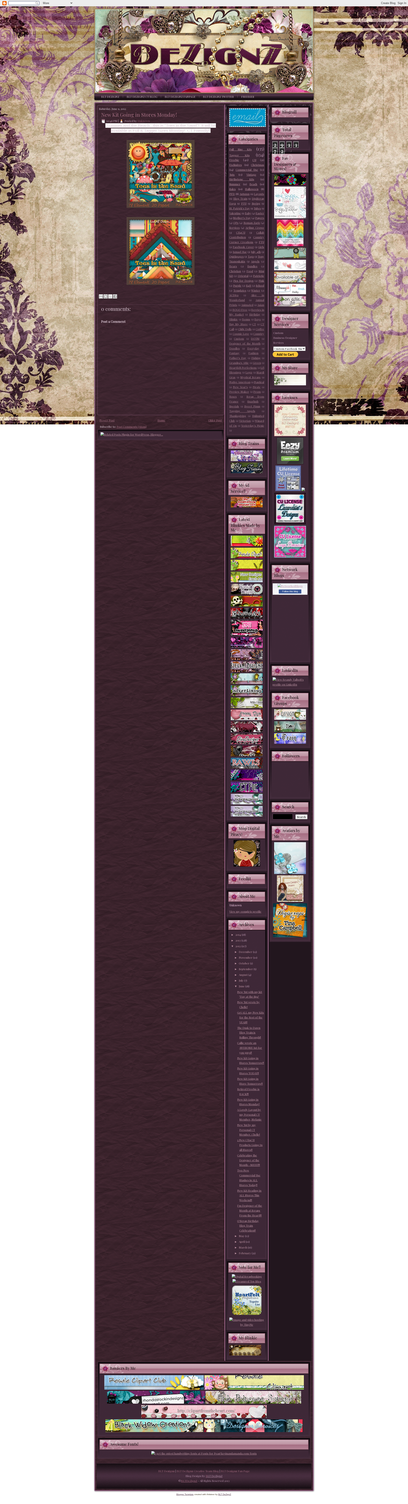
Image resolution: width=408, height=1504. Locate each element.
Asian (260, 305)
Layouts (259, 194)
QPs (235, 222)
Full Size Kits (240, 149)
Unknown (143, 121)
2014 (238, 934)
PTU (243, 203)
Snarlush (252, 401)
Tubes (257, 208)
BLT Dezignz (166, 1471)
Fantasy (234, 353)
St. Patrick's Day (239, 208)
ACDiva (233, 295)
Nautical (259, 382)
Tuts (232, 174)
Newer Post (107, 420)
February (245, 1253)
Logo (248, 372)
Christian (235, 271)
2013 (238, 940)
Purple (237, 285)
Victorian (245, 420)
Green (257, 363)
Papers (259, 218)
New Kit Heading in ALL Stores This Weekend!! (249, 1195)
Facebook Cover (243, 247)
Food (249, 271)
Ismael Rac (239, 252)
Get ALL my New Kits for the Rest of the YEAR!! (250, 1017)
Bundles (252, 266)
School (260, 285)
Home (161, 420)
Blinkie (233, 319)
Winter (255, 290)
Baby (248, 213)
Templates (239, 290)
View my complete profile (245, 911)
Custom (239, 338)
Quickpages (236, 256)
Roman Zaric (252, 222)
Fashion (253, 353)
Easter (260, 213)
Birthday (254, 314)
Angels (255, 261)
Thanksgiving (237, 416)
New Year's (240, 387)
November (246, 957)
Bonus (246, 319)
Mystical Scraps (250, 377)
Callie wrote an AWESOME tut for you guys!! (249, 1047)
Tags (251, 256)
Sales (232, 189)
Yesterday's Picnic (252, 425)
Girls (261, 247)
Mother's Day (242, 218)
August (243, 974)
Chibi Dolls (244, 329)
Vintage (251, 174)
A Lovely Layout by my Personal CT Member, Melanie (249, 1114)
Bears (233, 266)
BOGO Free (240, 309)
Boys (257, 319)
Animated (247, 305)
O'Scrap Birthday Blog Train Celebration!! (248, 1225)
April (242, 1241)
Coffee (260, 329)
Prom (257, 391)
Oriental (243, 276)
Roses (233, 396)
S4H (248, 285)
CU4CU (240, 232)
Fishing (256, 358)
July (241, 980)
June (242, 986)
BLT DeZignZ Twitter (218, 96)
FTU (261, 242)
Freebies (247, 96)
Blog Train (240, 198)
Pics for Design (243, 280)
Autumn (244, 194)
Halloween (251, 189)
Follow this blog (290, 591)
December (246, 952)
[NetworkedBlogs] (290, 586)
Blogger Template (185, 1494)
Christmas (257, 165)
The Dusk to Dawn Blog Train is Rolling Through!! (249, 1032)
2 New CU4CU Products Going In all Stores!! (249, 1145)
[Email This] (101, 296)
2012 (238, 946)
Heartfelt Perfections (243, 367)
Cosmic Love (241, 333)
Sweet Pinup (252, 406)
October (244, 963)
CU (254, 160)
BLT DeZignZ (110, 96)
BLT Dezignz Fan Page (235, 1471)
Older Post (215, 420)
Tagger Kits (239, 155)
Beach (253, 184)
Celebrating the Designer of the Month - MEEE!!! (248, 1160)
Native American (239, 382)
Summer (234, 184)
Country (258, 333)
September (246, 969)
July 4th (256, 252)
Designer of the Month (245, 343)
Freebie (234, 160)
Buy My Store (238, 324)
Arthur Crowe (254, 227)
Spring (256, 203)
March (243, 1247)
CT (254, 324)
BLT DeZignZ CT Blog (142, 96)
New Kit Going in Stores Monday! (139, 114)
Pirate (257, 387)
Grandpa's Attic (239, 363)
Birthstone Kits (241, 179)
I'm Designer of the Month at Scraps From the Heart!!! (249, 1210)
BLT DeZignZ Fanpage (180, 96)
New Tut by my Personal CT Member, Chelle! (248, 1129)
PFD (232, 194)
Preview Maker (239, 391)
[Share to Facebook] (115, 296)
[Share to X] (110, 296)
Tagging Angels (242, 411)
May (242, 1236)
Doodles (234, 348)
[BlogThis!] (105, 296)
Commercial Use (247, 169)
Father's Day (237, 358)
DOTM (255, 338)
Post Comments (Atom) (132, 426)
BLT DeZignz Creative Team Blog (198, 1471)
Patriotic (258, 276)
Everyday (253, 348)
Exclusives (235, 165)
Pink (261, 280)
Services (234, 227)
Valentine (235, 213)
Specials (234, 406)
